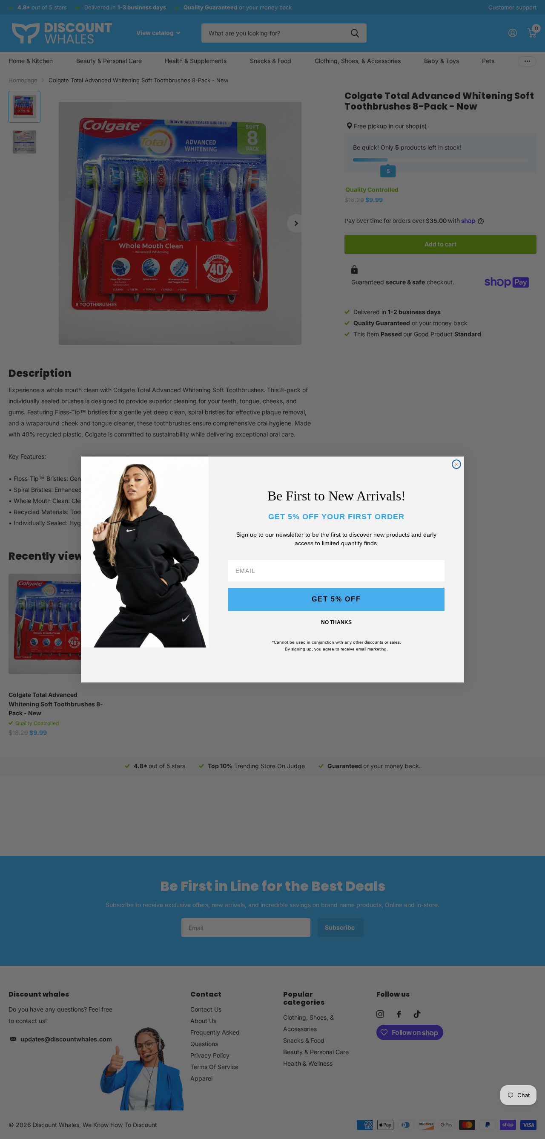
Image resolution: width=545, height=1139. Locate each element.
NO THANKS (336, 622)
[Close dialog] (456, 464)
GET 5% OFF (336, 599)
